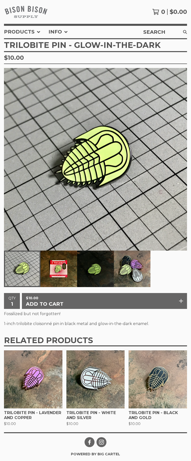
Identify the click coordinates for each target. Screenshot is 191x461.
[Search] (185, 32)
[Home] (26, 12)
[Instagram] (101, 442)
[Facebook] (90, 442)
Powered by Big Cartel (95, 454)
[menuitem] (22, 32)
